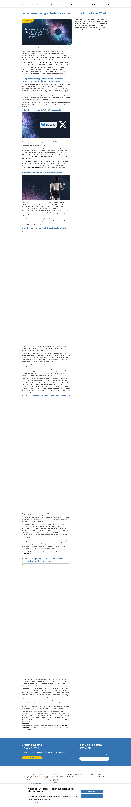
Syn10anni (94, 4)
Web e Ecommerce (55, 4)
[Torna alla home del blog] (28, 4)
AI (62, 4)
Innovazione (74, 4)
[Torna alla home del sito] (100, 5)
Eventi (67, 4)
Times (29, 161)
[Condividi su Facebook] (66, 48)
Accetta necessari (91, 796)
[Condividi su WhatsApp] (71, 48)
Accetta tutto (91, 791)
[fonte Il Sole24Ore (40, 145)
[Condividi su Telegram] (68, 48)
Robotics (82, 4)
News (38, 4)
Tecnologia (45, 4)
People (88, 4)
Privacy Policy (106, 754)
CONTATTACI (32, 758)
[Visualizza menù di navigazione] (108, 4)
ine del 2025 (56, 390)
